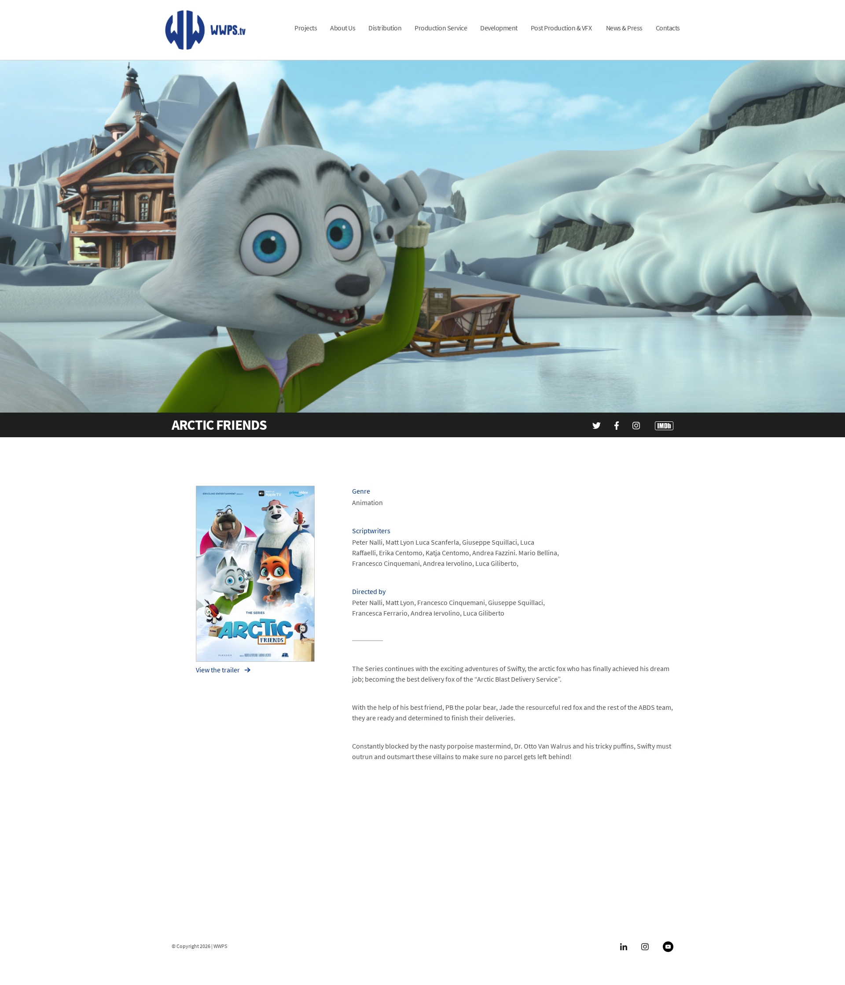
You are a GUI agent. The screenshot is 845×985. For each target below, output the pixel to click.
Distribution (384, 28)
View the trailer (218, 669)
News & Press (624, 28)
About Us (342, 28)
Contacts (668, 28)
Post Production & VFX (562, 28)
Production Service (441, 28)
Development (499, 28)
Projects (305, 28)
